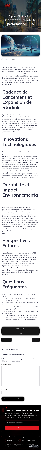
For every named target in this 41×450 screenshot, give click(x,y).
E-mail (4, 390)
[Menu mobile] (35, 5)
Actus (20, 333)
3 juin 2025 (7, 59)
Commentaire (6, 364)
